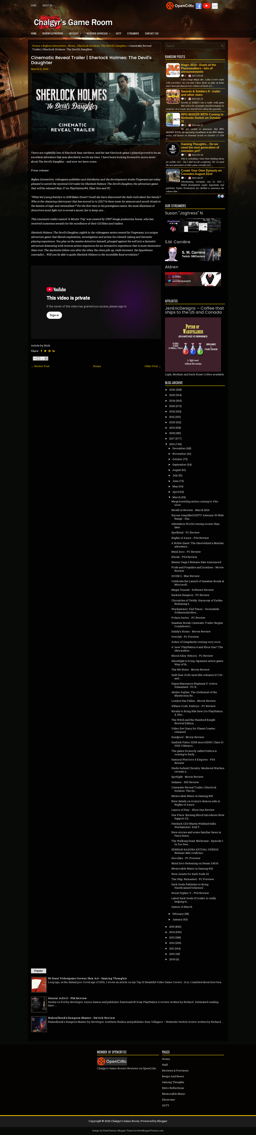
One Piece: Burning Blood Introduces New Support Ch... (197, 816)
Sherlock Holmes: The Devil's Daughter (102, 45)
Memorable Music (173, 1094)
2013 (172, 937)
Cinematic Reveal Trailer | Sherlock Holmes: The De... (193, 789)
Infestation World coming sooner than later (195, 525)
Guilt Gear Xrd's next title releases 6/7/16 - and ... (197, 676)
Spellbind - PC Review (185, 532)
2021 (172, 417)
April (175, 492)
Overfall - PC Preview (185, 636)
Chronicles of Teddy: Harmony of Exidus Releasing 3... (197, 602)
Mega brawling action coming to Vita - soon (195, 503)
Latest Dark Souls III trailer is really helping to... (193, 899)
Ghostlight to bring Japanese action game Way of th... (197, 662)
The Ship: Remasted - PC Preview (192, 879)
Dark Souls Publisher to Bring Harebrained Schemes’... (189, 886)
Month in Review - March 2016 (190, 510)
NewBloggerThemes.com (150, 1130)
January (177, 919)
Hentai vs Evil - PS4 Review (67, 998)
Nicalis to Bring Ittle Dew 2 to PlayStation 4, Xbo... (197, 712)
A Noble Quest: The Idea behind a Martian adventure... (197, 544)
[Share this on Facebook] (41, 351)
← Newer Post (40, 366)
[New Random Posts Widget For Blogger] (221, 196)
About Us (48, 5)
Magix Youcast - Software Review (192, 590)
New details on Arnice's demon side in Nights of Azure (195, 802)
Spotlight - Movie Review (187, 777)
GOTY (118, 33)
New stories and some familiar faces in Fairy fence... (196, 833)
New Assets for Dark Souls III (190, 874)
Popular (38, 970)
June (175, 481)
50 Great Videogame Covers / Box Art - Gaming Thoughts (87, 978)
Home (33, 5)
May (175, 486)
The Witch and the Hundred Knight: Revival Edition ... (193, 721)
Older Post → (153, 366)
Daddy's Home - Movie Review (191, 631)
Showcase (168, 1099)
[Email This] (35, 358)
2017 (172, 438)
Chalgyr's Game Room (125, 1121)
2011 (171, 948)
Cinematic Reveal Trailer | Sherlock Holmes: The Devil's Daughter (91, 60)
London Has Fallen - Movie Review (193, 701)
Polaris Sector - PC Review (188, 617)
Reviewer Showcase (98, 33)
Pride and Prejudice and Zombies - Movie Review (197, 569)
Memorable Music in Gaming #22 (192, 868)
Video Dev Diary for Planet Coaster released (193, 730)
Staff (165, 1064)
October (177, 459)
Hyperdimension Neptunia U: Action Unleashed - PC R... (194, 685)
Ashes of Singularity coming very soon (195, 642)
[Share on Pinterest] (49, 351)
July (175, 475)
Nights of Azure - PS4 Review (190, 538)
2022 (172, 411)
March (176, 497)
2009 (172, 959)
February (178, 914)
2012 (172, 943)
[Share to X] (42, 358)
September (179, 464)
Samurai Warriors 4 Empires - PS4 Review (193, 761)
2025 (172, 395)
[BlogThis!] (39, 358)
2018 (172, 433)
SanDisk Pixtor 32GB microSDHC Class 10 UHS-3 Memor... (197, 743)
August (176, 470)
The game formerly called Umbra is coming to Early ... (194, 752)
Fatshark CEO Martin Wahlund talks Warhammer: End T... (193, 825)
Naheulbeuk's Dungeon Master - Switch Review (81, 1018)
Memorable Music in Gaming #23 (192, 796)
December (179, 448)
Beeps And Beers (173, 1076)
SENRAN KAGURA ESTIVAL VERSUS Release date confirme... (195, 851)
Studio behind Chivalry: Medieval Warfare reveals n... (197, 769)
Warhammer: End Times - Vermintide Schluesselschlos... (195, 610)
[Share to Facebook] (46, 358)
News (71, 45)
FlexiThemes (109, 1130)
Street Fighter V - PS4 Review (190, 893)
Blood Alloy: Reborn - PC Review (192, 655)
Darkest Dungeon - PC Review (190, 595)
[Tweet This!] (45, 351)
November (179, 453)
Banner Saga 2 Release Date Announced (196, 562)
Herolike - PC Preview (185, 858)
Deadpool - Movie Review (187, 737)
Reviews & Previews (52, 33)
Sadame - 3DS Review (185, 782)
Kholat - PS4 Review (184, 557)
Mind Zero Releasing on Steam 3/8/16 (194, 863)
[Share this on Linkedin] (54, 351)
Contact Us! (152, 33)
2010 (172, 954)
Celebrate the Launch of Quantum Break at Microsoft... (197, 582)
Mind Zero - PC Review (186, 551)
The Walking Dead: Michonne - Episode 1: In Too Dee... (197, 842)
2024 (172, 400)
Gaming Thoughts (173, 1082)
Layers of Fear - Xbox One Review (193, 810)
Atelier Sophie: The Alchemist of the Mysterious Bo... (194, 693)
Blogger (162, 1121)
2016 (172, 444)
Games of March (181, 907)
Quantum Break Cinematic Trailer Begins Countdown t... (197, 624)
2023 (172, 406)
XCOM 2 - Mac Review (185, 576)
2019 (172, 427)
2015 (172, 926)
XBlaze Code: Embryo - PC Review (193, 706)
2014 (172, 932)
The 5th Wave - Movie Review (190, 669)
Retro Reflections (173, 1088)
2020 (172, 422)
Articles (75, 33)
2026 (172, 389)
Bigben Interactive (54, 45)
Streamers (133, 33)
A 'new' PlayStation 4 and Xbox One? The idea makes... (197, 648)
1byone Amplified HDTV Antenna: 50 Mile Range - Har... (197, 516)
